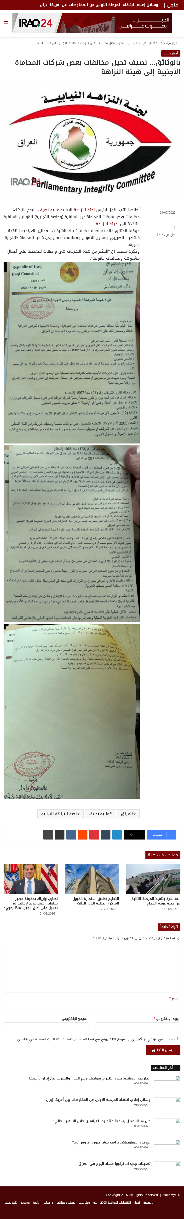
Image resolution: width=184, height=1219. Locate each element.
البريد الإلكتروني (167, 1019)
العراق (127, 813)
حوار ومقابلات (88, 1203)
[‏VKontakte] (71, 835)
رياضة (36, 1203)
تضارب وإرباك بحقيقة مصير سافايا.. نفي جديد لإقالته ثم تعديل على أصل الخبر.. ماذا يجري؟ (31, 903)
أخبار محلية (148, 43)
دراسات (48, 1203)
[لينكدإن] (117, 835)
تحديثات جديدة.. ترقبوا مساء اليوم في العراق (114, 1164)
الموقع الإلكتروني (75, 1019)
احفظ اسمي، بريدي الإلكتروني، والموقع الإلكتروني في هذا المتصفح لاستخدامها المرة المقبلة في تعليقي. (96, 1039)
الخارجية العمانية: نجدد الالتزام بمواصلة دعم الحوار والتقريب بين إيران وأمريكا (89, 1078)
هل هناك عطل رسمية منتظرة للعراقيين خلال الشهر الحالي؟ (101, 1121)
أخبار (160, 43)
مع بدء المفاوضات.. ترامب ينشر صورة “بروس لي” (111, 1142)
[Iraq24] (92, 23)
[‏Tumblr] (105, 835)
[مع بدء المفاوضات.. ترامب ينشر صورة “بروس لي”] (167, 1149)
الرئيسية (172, 43)
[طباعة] (48, 835)
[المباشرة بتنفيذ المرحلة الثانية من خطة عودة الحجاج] (153, 879)
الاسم (174, 998)
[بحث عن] (178, 25)
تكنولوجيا (11, 1203)
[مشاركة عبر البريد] (59, 835)
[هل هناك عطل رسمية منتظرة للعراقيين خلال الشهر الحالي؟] (167, 1128)
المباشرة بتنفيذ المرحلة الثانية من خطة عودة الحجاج (156, 901)
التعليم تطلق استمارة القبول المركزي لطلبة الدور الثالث (96, 901)
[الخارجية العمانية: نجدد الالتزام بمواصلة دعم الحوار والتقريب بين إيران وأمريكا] (167, 1085)
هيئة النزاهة (107, 223)
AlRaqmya (169, 1195)
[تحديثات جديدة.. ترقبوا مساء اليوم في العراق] (167, 1170)
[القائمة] (6, 25)
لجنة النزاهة (84, 210)
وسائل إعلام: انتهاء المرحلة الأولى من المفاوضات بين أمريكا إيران (98, 1100)
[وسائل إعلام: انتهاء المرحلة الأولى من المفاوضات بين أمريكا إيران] (167, 1106)
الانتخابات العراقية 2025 (115, 1203)
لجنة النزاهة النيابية (59, 813)
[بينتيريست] (94, 835)
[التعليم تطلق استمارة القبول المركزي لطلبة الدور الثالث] (92, 879)
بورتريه (25, 1203)
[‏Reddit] (82, 835)
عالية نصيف (48, 210)
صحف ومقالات (66, 1203)
